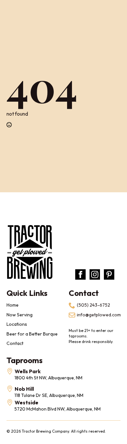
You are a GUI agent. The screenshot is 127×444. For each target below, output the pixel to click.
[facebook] (80, 274)
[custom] (109, 274)
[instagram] (95, 274)
